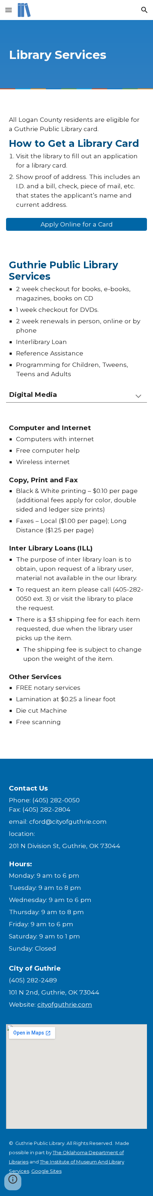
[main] (76, 55)
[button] (8, 10)
